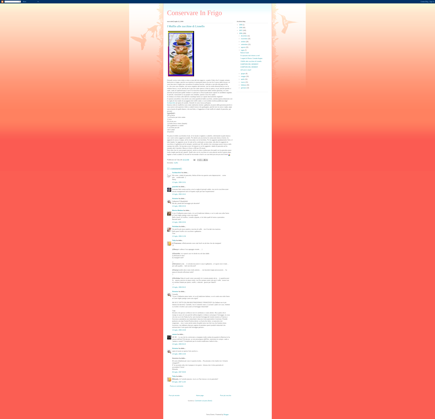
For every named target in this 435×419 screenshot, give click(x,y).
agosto (243, 47)
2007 (241, 30)
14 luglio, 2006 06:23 (179, 344)
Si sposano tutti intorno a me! (250, 55)
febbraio (244, 85)
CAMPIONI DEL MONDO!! (249, 67)
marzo (243, 82)
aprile (243, 79)
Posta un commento (176, 386)
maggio (243, 76)
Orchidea (175, 226)
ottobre (243, 41)
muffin (176, 163)
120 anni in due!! (245, 70)
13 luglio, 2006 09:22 (179, 287)
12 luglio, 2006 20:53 (179, 222)
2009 (241, 25)
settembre (244, 44)
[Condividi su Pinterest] (207, 160)
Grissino (175, 198)
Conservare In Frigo (194, 13)
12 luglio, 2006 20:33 (179, 206)
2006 (241, 33)
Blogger (226, 414)
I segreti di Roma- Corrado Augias (251, 58)
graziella (175, 186)
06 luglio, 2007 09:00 (179, 372)
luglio (243, 50)
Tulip (174, 240)
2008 (241, 27)
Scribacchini (171, 103)
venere (174, 334)
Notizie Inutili (244, 53)
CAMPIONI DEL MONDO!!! (249, 64)
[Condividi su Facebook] (205, 160)
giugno (243, 73)
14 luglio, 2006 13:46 (179, 354)
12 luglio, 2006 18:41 (179, 194)
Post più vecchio (225, 395)
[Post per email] (194, 160)
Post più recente (174, 395)
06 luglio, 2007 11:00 (179, 382)
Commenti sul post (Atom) (203, 401)
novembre (244, 39)
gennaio (243, 88)
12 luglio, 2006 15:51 (179, 182)
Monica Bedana (177, 210)
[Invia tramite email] (198, 160)
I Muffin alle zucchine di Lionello (250, 61)
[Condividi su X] (202, 160)
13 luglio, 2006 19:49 (179, 330)
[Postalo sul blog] (200, 160)
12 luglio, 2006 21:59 (179, 236)
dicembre (244, 36)
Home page (200, 395)
